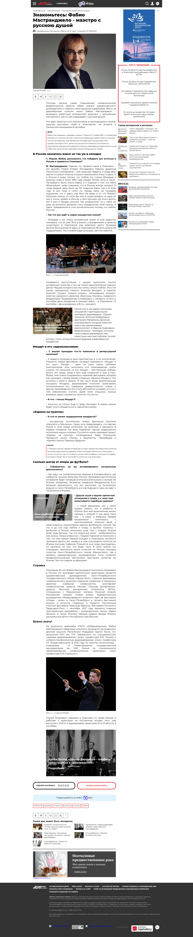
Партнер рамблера (122, 927)
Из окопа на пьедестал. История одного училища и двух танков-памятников (139, 114)
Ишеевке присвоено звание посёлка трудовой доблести (139, 104)
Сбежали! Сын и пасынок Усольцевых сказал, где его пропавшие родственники (144, 165)
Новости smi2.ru (41, 878)
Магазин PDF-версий (110, 886)
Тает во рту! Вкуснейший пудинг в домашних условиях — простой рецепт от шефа (143, 139)
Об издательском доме (59, 886)
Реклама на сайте (83, 889)
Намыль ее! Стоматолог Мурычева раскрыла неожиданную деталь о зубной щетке (143, 148)
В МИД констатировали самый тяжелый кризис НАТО (141, 223)
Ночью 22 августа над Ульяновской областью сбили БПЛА (139, 83)
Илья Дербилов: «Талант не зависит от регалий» (55, 843)
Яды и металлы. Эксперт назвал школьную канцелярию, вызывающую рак (142, 157)
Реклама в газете (92, 886)
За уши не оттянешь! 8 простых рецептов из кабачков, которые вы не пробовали (144, 174)
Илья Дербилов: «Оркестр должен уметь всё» (96, 834)
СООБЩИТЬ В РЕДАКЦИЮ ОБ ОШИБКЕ (63, 892)
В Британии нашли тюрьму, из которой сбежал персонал (141, 205)
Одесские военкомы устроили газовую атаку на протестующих (142, 197)
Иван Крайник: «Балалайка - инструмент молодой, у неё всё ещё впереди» (57, 835)
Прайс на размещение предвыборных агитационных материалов (121, 889)
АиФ (49, 90)
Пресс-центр (77, 886)
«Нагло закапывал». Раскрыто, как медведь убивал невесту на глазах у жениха (144, 131)
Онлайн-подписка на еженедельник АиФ (139, 886)
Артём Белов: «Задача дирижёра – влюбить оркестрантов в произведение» (79, 761)
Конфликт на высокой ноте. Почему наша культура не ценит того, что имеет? (57, 827)
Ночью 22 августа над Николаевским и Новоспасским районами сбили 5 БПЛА (139, 72)
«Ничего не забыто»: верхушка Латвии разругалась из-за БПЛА (142, 214)
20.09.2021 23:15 (39, 11)
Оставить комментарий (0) (96, 785)
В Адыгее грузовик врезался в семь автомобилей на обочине (143, 188)
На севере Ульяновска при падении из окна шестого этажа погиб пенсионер (139, 93)
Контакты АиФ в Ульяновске (61, 889)
